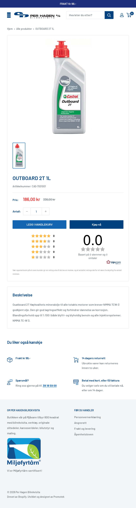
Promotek (58, 496)
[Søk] (109, 15)
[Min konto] (122, 15)
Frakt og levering (84, 428)
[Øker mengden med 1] (45, 211)
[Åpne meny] (9, 15)
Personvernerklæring (87, 417)
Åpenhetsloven (83, 434)
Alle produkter (24, 28)
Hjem (10, 28)
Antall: (17, 211)
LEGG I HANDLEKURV (40, 224)
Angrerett (80, 422)
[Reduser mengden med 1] (27, 211)
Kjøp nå (96, 224)
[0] (129, 15)
